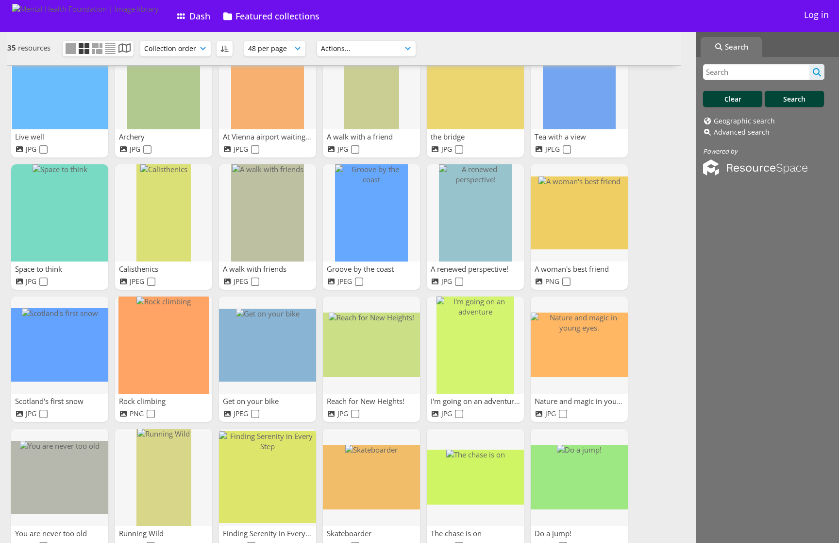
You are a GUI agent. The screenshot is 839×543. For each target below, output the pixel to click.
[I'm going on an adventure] (475, 345)
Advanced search (742, 132)
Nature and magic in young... (584, 401)
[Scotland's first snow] (59, 345)
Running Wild (142, 533)
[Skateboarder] (371, 477)
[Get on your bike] (267, 345)
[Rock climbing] (163, 345)
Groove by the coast (361, 269)
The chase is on (457, 533)
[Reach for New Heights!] (371, 345)
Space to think (39, 269)
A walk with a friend (361, 136)
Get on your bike (252, 401)
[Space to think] (59, 213)
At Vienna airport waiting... (268, 136)
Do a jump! (554, 533)
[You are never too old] (59, 477)
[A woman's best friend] (579, 213)
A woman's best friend (573, 269)
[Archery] (163, 80)
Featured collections (276, 16)
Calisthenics (139, 269)
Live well (30, 136)
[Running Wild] (163, 477)
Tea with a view (561, 136)
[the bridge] (475, 80)
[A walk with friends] (267, 213)
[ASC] (225, 48)
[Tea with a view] (579, 80)
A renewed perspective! (470, 269)
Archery (133, 136)
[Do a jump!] (579, 477)
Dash (198, 16)
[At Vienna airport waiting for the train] (267, 80)
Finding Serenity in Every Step (273, 533)
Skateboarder (350, 533)
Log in (816, 14)
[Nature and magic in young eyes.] (579, 345)
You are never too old (52, 533)
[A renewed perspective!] (475, 213)
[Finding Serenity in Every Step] (267, 477)
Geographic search (744, 120)
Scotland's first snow (50, 401)
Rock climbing (143, 401)
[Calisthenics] (163, 213)
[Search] (816, 72)
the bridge (449, 136)
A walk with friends (255, 269)
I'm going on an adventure (475, 401)
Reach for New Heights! (366, 401)
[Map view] (124, 49)
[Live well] (59, 80)
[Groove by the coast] (371, 213)
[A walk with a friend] (371, 80)
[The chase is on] (475, 477)
